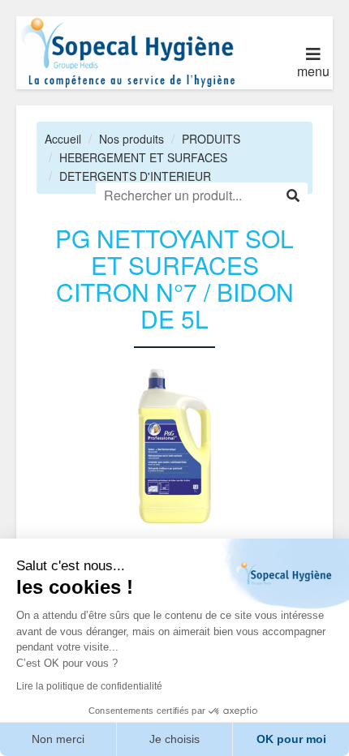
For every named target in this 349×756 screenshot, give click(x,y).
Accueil (63, 139)
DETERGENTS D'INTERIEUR (135, 176)
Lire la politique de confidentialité (89, 686)
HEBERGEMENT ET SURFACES (143, 157)
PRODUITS (211, 139)
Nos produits (131, 139)
